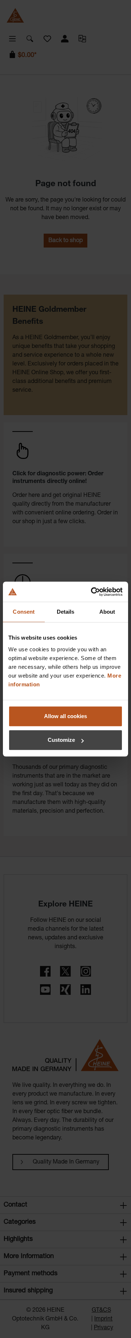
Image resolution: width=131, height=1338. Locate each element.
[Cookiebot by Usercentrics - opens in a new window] (92, 592)
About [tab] (107, 612)
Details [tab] (66, 612)
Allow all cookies (65, 716)
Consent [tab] (24, 612)
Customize (61, 740)
